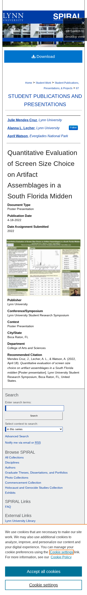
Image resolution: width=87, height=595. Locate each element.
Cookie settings (61, 552)
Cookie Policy (61, 557)
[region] (43, 559)
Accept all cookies (43, 571)
